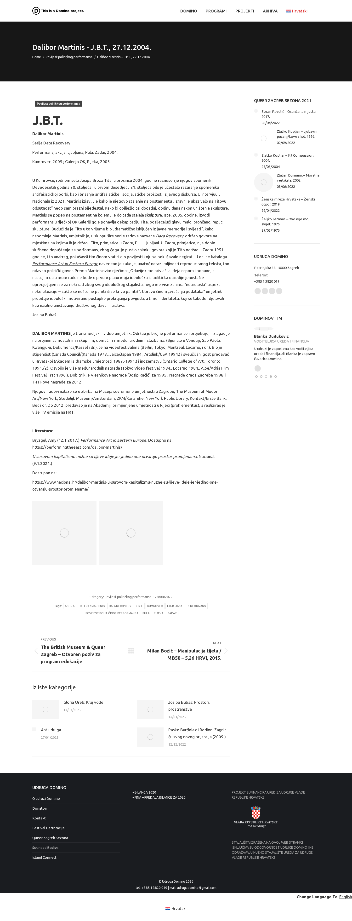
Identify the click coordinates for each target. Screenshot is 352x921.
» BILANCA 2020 (144, 792)
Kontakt (39, 818)
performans (196, 606)
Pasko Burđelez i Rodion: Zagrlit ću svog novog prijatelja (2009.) (197, 733)
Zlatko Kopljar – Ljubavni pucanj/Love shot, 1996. (297, 133)
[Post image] (45, 709)
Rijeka (158, 613)
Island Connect (44, 857)
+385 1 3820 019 (266, 281)
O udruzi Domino (46, 798)
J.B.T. (139, 606)
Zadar (172, 613)
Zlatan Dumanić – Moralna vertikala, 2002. (298, 177)
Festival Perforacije (48, 828)
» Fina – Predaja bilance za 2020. (159, 797)
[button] (256, 376)
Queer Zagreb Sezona (50, 838)
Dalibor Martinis (92, 606)
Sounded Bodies (45, 848)
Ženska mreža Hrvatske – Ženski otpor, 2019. (288, 201)
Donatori (39, 808)
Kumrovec (155, 606)
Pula (145, 613)
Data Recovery (120, 606)
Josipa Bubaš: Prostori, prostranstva (189, 705)
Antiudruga (51, 729)
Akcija (69, 606)
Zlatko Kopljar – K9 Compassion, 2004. (287, 157)
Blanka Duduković (271, 336)
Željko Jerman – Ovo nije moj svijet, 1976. (285, 221)
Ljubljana (174, 606)
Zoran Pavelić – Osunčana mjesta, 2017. (288, 114)
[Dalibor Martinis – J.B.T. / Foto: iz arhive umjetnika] (64, 533)
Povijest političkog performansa (58, 103)
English (345, 896)
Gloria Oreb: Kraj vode (83, 702)
